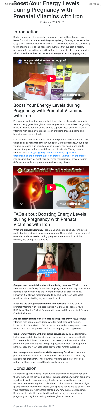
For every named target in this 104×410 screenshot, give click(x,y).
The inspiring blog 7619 (18, 3)
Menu (93, 3)
